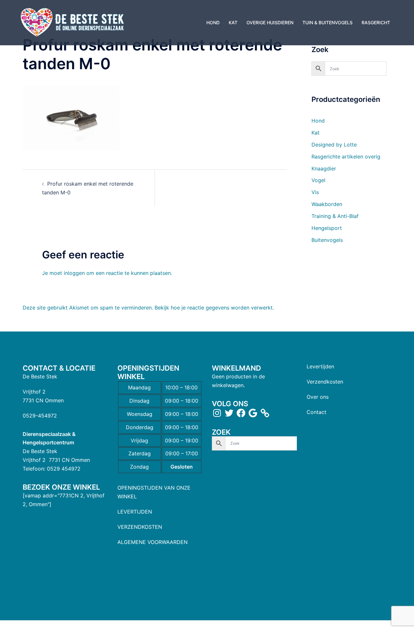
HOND (213, 22)
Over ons (318, 397)
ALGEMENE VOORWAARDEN (152, 542)
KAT (233, 22)
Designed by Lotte (334, 144)
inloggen (74, 273)
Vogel (318, 180)
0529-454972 (40, 415)
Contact (316, 412)
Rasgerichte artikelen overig (345, 156)
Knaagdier (323, 168)
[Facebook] (241, 413)
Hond (318, 120)
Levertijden (320, 366)
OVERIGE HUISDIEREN (269, 22)
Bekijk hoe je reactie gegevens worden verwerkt (214, 307)
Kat (315, 132)
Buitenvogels (327, 240)
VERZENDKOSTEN (139, 527)
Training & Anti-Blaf (335, 216)
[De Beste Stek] (73, 22)
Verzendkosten (325, 381)
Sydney (151, 609)
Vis (315, 192)
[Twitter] (229, 413)
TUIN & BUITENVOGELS (327, 22)
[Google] (253, 413)
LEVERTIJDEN (134, 511)
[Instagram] (217, 413)
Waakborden (326, 204)
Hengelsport (326, 228)
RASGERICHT (376, 22)
